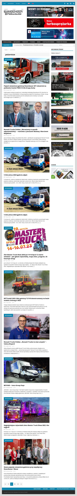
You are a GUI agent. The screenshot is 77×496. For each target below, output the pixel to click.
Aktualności (17, 42)
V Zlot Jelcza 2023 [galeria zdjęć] (15, 175)
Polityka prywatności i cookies (65, 488)
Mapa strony (37, 488)
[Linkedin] (67, 3)
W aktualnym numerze (48, 42)
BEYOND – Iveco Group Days (14, 385)
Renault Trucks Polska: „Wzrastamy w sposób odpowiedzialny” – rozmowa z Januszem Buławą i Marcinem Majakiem (26, 131)
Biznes (38, 42)
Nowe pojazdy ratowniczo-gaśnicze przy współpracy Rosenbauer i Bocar (23, 468)
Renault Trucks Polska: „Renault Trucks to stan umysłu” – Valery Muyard (25, 343)
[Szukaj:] (65, 45)
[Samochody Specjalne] (13, 12)
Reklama (18, 3)
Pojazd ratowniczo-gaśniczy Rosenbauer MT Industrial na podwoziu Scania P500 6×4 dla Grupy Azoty (25, 87)
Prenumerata (11, 3)
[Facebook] (64, 3)
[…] (20, 97)
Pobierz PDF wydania (61, 42)
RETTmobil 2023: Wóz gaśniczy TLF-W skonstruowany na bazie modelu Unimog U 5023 (26, 299)
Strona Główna (7, 42)
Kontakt (24, 3)
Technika (32, 42)
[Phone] (70, 3)
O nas (4, 3)
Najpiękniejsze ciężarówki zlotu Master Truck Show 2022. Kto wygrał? (26, 426)
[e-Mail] (73, 3)
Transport (25, 42)
